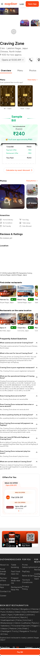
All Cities (4, 634)
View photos (31, 181)
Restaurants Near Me (16, 588)
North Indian (15, 51)
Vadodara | (5, 625)
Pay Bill (20, 652)
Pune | (3, 612)
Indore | (17, 623)
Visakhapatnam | (8, 620)
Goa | (24, 612)
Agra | (10, 614)
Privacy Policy (25, 587)
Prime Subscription (28, 566)
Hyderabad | (19, 614)
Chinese (4, 51)
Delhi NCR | (5, 609)
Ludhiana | (26, 623)
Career (3, 595)
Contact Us (5, 591)
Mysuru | (35, 623)
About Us (4, 565)
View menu (32, 80)
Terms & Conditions (27, 581)
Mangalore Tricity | (28, 631)
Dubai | (18, 612)
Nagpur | (35, 625)
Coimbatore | (13, 617)
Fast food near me (15, 572)
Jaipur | (3, 614)
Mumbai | (15, 609)
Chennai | (35, 609)
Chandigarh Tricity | (9, 631)
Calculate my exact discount (18, 170)
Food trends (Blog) (3, 571)
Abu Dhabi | (23, 628)
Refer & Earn (28, 575)
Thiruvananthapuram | (21, 625)
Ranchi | (24, 617)
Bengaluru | (25, 609)
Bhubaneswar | (7, 623)
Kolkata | (11, 612)
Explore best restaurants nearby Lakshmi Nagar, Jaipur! (19, 639)
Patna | (19, 620)
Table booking (15, 566)
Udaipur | (4, 628)
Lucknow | (30, 614)
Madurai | (13, 628)
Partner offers (3, 579)
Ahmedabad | (33, 612)
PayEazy (26, 571)
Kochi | (3, 617)
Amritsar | (27, 620)
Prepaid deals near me (15, 580)
